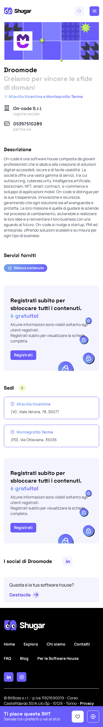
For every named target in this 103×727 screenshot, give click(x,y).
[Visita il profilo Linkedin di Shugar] (8, 677)
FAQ (7, 658)
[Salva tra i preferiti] (78, 717)
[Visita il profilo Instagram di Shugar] (21, 677)
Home (9, 644)
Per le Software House (58, 658)
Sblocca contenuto (29, 268)
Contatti (82, 644)
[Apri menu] (94, 11)
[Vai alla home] (17, 11)
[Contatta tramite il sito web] (93, 717)
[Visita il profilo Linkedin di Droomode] (68, 561)
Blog (24, 658)
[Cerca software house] (79, 11)
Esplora (31, 644)
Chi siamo (56, 644)
